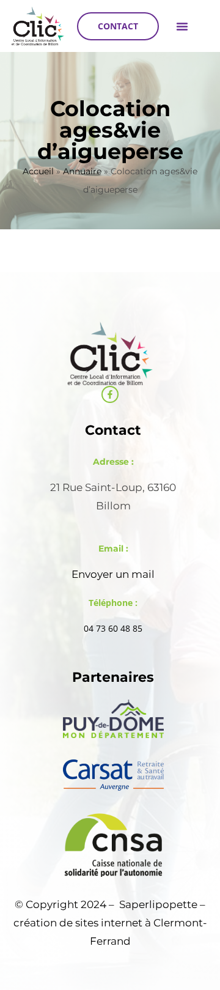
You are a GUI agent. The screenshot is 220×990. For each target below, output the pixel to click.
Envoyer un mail (113, 574)
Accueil (38, 171)
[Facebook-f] (110, 394)
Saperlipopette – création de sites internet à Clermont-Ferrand (110, 922)
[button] (182, 26)
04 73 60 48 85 (113, 628)
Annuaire (82, 171)
